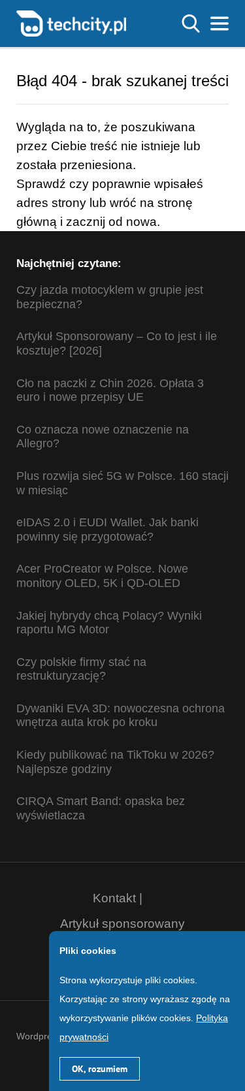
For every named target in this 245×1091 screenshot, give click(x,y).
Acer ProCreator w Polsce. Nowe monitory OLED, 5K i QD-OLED (102, 576)
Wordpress (38, 1036)
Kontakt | (117, 898)
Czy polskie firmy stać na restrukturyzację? (81, 669)
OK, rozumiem (99, 1069)
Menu (219, 23)
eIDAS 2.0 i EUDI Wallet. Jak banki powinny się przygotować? (107, 529)
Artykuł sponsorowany (122, 923)
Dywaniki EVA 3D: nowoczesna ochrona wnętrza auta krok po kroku (120, 715)
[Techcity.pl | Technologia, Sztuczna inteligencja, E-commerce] (71, 22)
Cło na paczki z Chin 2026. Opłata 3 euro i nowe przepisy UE (110, 390)
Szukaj (191, 23)
